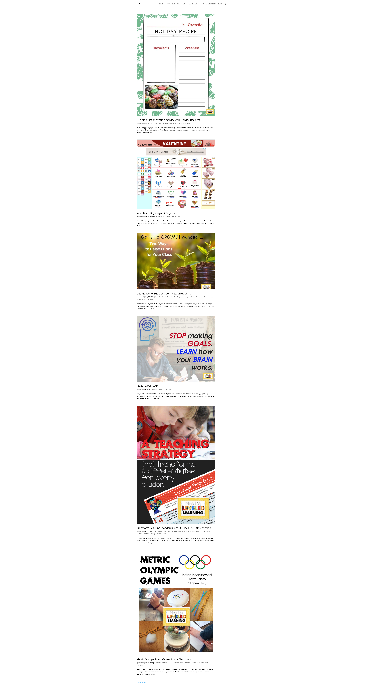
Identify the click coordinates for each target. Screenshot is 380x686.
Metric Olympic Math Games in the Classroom (164, 659)
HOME (161, 4)
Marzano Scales (208, 297)
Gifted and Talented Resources (194, 663)
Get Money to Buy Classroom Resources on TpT (165, 293)
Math (172, 216)
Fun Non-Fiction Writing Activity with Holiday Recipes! (168, 120)
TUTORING (171, 4)
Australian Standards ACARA (164, 297)
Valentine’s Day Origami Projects (156, 213)
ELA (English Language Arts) (173, 123)
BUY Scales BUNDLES (209, 4)
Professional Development (145, 299)
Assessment (159, 531)
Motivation (178, 216)
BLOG (220, 4)
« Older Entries (141, 682)
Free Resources (188, 123)
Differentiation (159, 123)
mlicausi (141, 123)
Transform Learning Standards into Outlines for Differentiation (174, 528)
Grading (167, 216)
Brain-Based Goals (147, 386)
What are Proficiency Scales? (187, 4)
